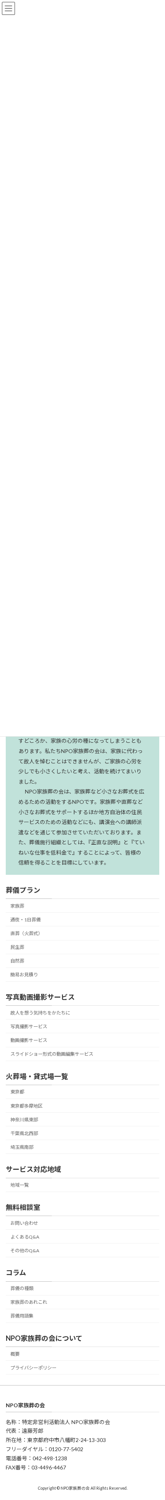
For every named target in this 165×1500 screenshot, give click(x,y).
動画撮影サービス (28, 1040)
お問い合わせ (24, 1223)
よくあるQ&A (24, 1236)
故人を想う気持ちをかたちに (40, 1012)
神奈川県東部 (24, 1119)
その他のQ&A (24, 1250)
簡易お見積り (24, 974)
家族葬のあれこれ (28, 1302)
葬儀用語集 (21, 1316)
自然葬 (17, 961)
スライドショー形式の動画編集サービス (51, 1054)
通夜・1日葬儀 (25, 919)
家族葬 (17, 905)
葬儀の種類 (21, 1288)
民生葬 (17, 947)
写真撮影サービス (28, 1026)
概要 (15, 1353)
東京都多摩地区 (26, 1105)
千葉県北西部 (24, 1133)
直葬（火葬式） (26, 933)
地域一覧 (19, 1185)
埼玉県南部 (21, 1147)
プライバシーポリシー (33, 1367)
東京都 (17, 1092)
